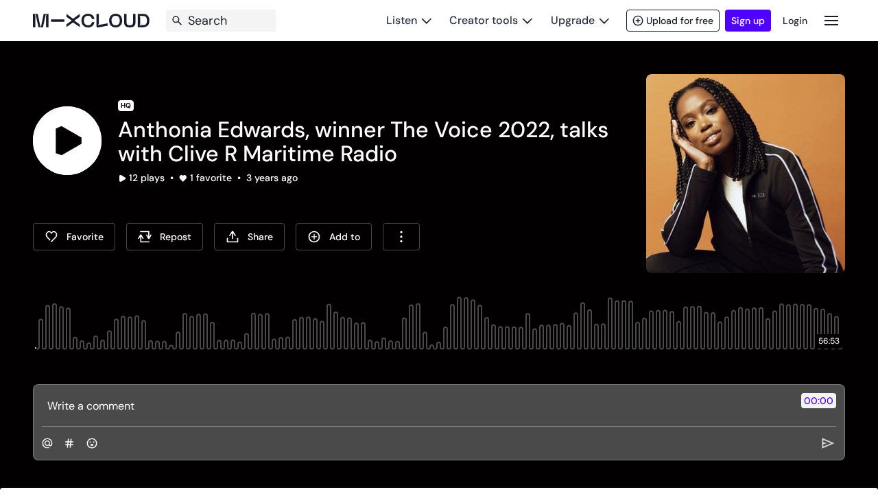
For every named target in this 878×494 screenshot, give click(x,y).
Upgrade (573, 20)
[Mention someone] (47, 443)
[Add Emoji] (92, 443)
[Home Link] (91, 20)
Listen (401, 20)
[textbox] (416, 405)
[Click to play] (67, 140)
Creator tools (483, 20)
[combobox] (401, 236)
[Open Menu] (831, 20)
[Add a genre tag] (69, 443)
